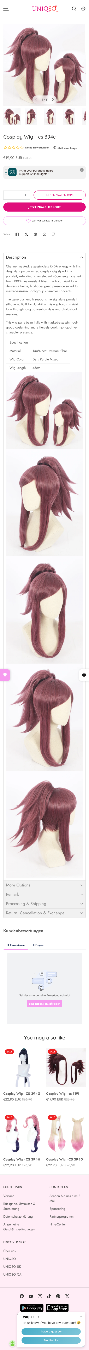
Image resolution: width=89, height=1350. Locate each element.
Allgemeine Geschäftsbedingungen (19, 1227)
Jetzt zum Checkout (45, 207)
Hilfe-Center (57, 1224)
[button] (44, 257)
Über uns (9, 1251)
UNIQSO (9, 1258)
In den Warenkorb (59, 195)
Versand (8, 1195)
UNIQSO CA (12, 1274)
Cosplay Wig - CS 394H (21, 1159)
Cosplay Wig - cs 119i (62, 1093)
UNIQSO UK (12, 1266)
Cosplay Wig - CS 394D (64, 1159)
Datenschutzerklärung (18, 1216)
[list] (44, 65)
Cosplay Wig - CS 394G (21, 1093)
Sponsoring (57, 1208)
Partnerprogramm (61, 1216)
